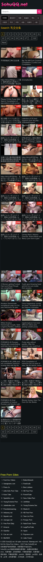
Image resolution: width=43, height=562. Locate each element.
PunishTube (27, 494)
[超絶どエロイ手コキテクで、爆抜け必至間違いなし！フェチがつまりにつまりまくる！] (11, 135)
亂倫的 (26, 18)
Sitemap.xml (33, 542)
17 (26, 38)
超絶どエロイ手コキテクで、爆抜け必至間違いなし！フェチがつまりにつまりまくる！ (11, 141)
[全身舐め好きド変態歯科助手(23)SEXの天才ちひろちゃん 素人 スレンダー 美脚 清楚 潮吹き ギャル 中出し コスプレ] (11, 417)
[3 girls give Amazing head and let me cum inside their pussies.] (32, 281)
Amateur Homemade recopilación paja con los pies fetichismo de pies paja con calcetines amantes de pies (10, 307)
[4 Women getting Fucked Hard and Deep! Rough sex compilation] (11, 281)
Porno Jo (6, 487)
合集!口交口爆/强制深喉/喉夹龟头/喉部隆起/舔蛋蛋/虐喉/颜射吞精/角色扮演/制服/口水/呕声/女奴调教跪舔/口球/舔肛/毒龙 (11, 161)
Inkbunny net (7, 513)
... (30, 38)
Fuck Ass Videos (9, 480)
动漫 (23, 22)
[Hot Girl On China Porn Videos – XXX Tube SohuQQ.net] (14, 6)
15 (17, 38)
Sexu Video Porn (29, 498)
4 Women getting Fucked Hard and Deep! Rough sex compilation (10, 286)
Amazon (6, 527)
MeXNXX (6, 538)
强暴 (20, 18)
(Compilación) (27, 80)
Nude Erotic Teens (29, 523)
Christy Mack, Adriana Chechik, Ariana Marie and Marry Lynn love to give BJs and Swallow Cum (32, 237)
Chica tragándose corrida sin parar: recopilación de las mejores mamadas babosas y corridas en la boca (31, 307)
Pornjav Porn (27, 520)
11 (39, 34)
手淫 (11, 22)
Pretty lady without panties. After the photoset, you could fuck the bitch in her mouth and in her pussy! (32, 346)
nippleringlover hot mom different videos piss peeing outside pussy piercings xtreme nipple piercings (31, 327)
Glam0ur (6, 531)
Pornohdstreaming (9, 509)
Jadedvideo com (9, 505)
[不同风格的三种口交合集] (11, 58)
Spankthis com (8, 498)
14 (12, 38)
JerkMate (26, 502)
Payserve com (28, 534)
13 (8, 38)
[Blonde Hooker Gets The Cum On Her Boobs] (32, 397)
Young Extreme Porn (10, 502)
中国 (17, 22)
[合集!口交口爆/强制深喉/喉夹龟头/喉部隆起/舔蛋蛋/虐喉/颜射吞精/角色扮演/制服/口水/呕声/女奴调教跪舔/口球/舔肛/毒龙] (11, 154)
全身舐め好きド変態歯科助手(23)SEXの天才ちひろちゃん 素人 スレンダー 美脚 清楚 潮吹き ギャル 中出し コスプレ (11, 423)
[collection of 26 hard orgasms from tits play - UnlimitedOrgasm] (32, 116)
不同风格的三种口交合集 (10, 60)
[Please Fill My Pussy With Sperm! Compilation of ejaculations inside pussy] (11, 96)
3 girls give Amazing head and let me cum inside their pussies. (31, 286)
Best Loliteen (27, 487)
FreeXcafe (26, 484)
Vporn (25, 531)
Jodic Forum (27, 538)
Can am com (7, 534)
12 (3, 38)
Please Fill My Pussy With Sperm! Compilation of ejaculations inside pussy (10, 101)
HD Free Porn (28, 491)
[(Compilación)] (32, 77)
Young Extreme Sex (30, 505)
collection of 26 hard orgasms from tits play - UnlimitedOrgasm (31, 120)
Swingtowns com (9, 484)
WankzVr (26, 509)
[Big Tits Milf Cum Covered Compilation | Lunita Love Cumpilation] (32, 58)
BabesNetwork (28, 480)
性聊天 (29, 22)
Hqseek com (7, 516)
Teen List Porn (28, 516)
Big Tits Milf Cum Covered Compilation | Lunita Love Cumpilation (31, 62)
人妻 (36, 22)
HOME (5, 18)
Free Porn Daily (8, 523)
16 (21, 38)
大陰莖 (5, 22)
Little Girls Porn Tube (10, 491)
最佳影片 (13, 18)
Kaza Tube (7, 494)
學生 (33, 18)
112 (34, 38)
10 (34, 34)
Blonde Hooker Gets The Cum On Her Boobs (31, 401)
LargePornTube (28, 527)
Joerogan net (7, 520)
